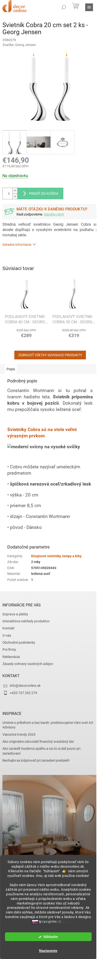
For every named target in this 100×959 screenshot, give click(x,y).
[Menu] (89, 7)
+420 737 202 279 (23, 693)
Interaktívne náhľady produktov (26, 621)
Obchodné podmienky (18, 642)
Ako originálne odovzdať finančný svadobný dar (38, 741)
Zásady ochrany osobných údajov (27, 664)
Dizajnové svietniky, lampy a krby (56, 556)
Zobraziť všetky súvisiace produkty (50, 355)
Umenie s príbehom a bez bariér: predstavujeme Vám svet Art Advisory (47, 725)
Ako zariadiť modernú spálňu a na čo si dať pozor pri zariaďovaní (41, 751)
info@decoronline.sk (25, 686)
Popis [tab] (11, 369)
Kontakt (8, 628)
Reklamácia (11, 657)
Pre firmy (9, 649)
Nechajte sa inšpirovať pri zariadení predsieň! (36, 760)
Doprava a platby (15, 614)
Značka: (19, 45)
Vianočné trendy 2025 (18, 734)
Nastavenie (48, 951)
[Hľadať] (63, 7)
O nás (6, 635)
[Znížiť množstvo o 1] (14, 196)
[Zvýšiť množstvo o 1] (14, 190)
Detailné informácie (16, 245)
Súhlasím (50, 937)
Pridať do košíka (43, 193)
